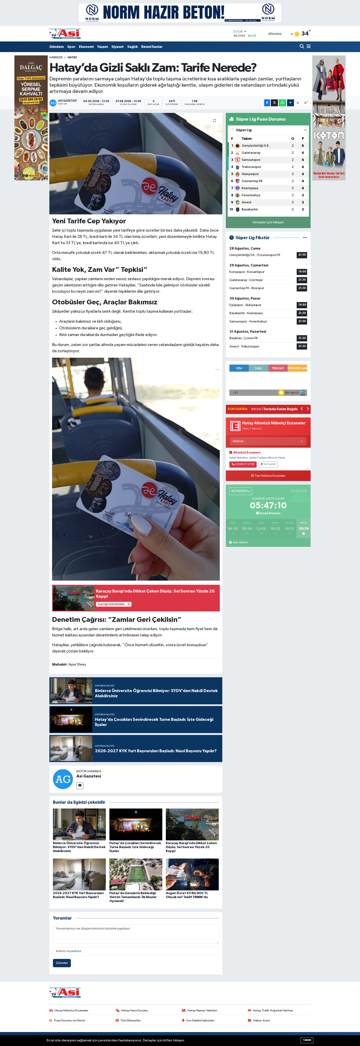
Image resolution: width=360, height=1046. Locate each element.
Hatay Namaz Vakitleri (202, 1010)
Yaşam (102, 47)
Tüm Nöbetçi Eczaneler (270, 475)
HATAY (72, 57)
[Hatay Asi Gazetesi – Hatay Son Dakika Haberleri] (65, 34)
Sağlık (132, 47)
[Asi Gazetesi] (63, 779)
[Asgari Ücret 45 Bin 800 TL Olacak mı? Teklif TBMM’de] (192, 874)
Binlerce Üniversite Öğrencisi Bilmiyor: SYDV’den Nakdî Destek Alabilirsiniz (79, 847)
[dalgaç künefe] (31, 118)
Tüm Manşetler (130, 1020)
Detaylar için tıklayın (268, 222)
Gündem (56, 47)
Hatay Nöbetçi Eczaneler (71, 1010)
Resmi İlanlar (151, 47)
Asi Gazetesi (88, 776)
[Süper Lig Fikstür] (305, 238)
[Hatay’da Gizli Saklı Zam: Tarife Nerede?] (135, 163)
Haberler (55, 57)
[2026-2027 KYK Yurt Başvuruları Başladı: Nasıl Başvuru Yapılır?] (79, 874)
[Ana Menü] (308, 46)
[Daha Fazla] (290, 102)
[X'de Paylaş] (274, 102)
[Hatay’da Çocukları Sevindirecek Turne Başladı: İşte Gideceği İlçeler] (135, 824)
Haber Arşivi (261, 1020)
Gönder (62, 963)
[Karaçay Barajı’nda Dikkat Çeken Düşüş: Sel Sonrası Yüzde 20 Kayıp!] (192, 824)
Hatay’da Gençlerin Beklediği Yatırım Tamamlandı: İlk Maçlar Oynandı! (133, 897)
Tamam (307, 1040)
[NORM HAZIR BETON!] (180, 13)
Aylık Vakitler (240, 542)
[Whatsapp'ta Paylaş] (282, 102)
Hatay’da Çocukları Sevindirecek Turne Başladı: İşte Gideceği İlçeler (135, 847)
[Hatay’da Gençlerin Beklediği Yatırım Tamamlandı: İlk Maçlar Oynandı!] (135, 874)
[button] (302, 409)
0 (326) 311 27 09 (244, 464)
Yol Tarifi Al (270, 464)
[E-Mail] (79, 785)
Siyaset (117, 47)
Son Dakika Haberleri (200, 1020)
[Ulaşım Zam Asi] (136, 469)
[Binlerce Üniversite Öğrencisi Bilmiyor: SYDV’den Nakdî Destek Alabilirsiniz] (79, 824)
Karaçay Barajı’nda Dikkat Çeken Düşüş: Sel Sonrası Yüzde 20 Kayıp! (191, 847)
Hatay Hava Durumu (134, 1010)
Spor (71, 47)
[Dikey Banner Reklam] (329, 118)
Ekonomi (86, 47)
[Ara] (302, 46)
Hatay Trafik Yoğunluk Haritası (273, 1010)
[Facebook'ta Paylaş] (267, 102)
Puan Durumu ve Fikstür (69, 1020)
